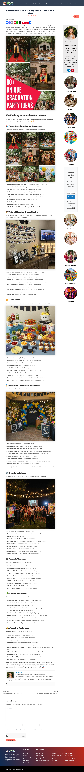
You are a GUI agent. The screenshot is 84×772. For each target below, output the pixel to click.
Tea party (46, 3)
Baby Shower (70, 228)
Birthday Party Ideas (70, 283)
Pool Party (68, 3)
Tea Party (70, 109)
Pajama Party (70, 164)
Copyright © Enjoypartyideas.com (15, 769)
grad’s (44, 666)
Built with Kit (71, 208)
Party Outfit (71, 301)
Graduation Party (57, 3)
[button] (41, 3)
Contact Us (77, 3)
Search (63, 14)
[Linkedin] (6, 684)
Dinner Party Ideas (36, 3)
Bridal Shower (70, 247)
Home (27, 3)
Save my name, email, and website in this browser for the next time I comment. (24, 729)
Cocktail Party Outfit (70, 265)
